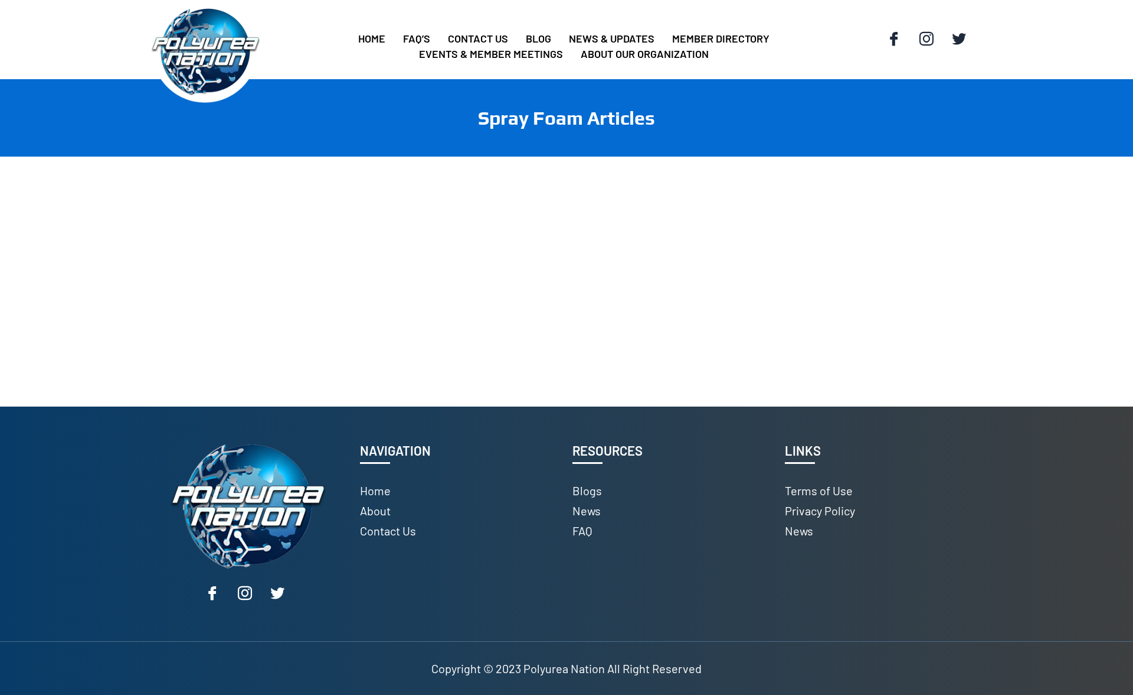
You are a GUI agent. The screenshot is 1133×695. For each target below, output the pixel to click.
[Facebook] (894, 39)
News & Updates (611, 38)
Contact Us (478, 38)
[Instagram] (926, 39)
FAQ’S (416, 38)
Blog (538, 38)
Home (371, 38)
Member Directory (720, 38)
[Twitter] (959, 39)
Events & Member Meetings (491, 53)
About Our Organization (645, 53)
